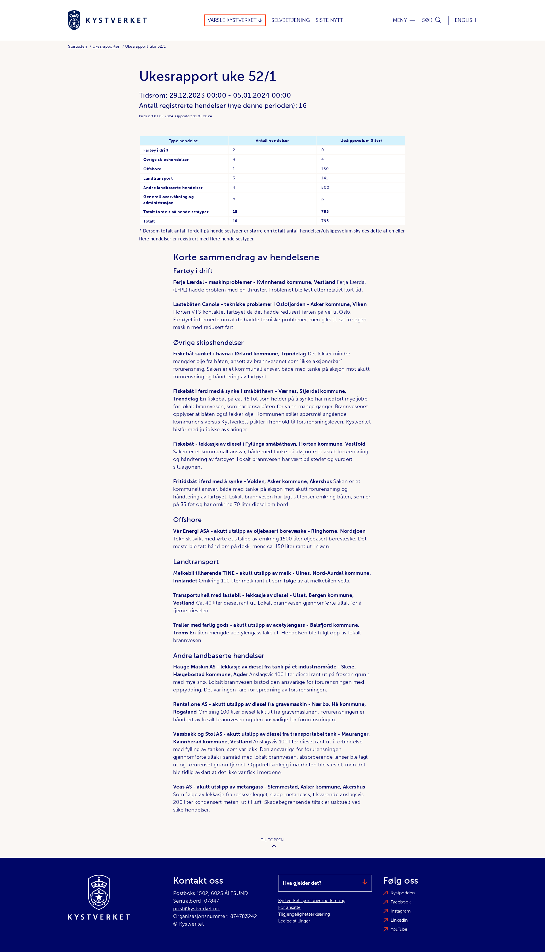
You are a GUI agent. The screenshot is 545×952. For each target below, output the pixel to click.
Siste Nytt (329, 20)
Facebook (401, 902)
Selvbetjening (290, 20)
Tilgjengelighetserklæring (304, 914)
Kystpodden (403, 893)
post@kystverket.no (196, 908)
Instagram (401, 911)
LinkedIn (399, 920)
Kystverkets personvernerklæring (311, 900)
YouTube (399, 929)
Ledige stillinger (294, 921)
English (465, 20)
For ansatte (289, 907)
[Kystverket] (107, 20)
